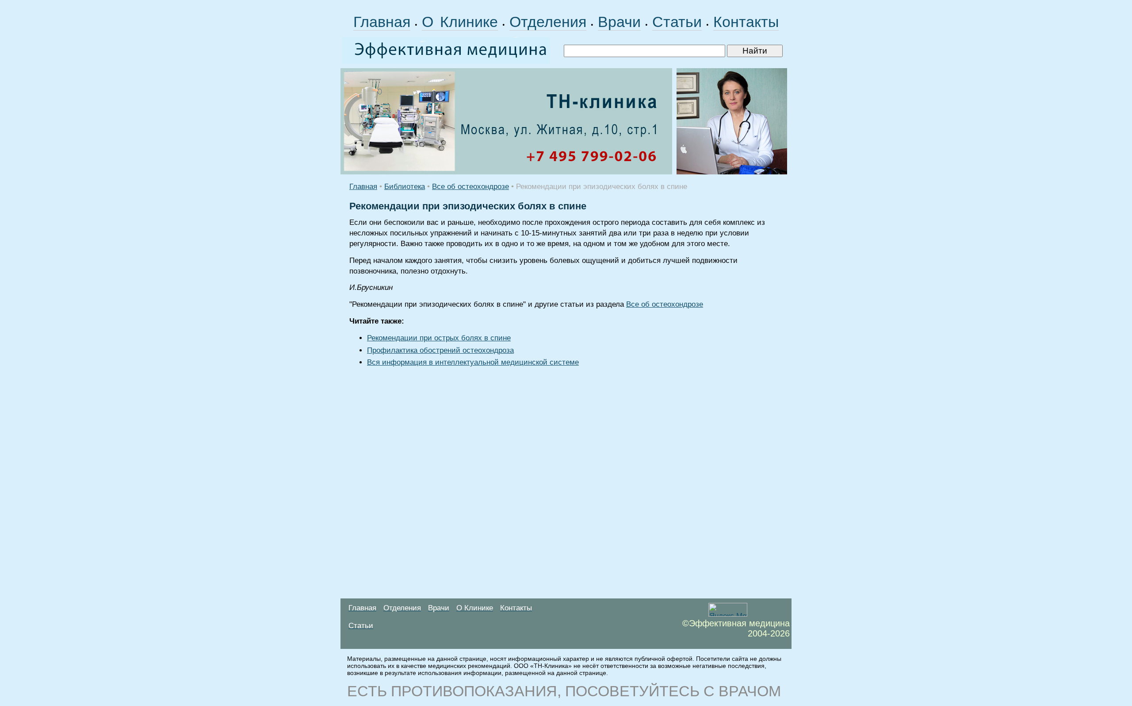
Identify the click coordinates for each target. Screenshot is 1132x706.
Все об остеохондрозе (470, 186)
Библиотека (404, 186)
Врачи (619, 21)
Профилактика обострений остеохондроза (440, 350)
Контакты (746, 21)
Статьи (677, 21)
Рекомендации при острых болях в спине (439, 338)
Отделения (547, 21)
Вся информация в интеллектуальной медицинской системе (473, 362)
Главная (381, 21)
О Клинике (460, 21)
